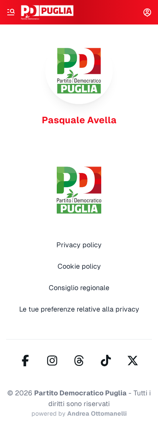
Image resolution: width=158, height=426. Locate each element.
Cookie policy (79, 266)
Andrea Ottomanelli (97, 414)
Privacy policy (79, 244)
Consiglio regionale (79, 287)
